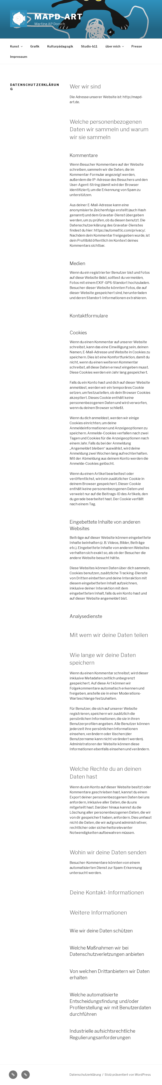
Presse (136, 46)
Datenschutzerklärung (85, 1074)
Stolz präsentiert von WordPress (128, 1074)
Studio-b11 (89, 46)
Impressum (18, 56)
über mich (112, 46)
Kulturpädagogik (60, 46)
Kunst (14, 46)
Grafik (34, 46)
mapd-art (58, 16)
